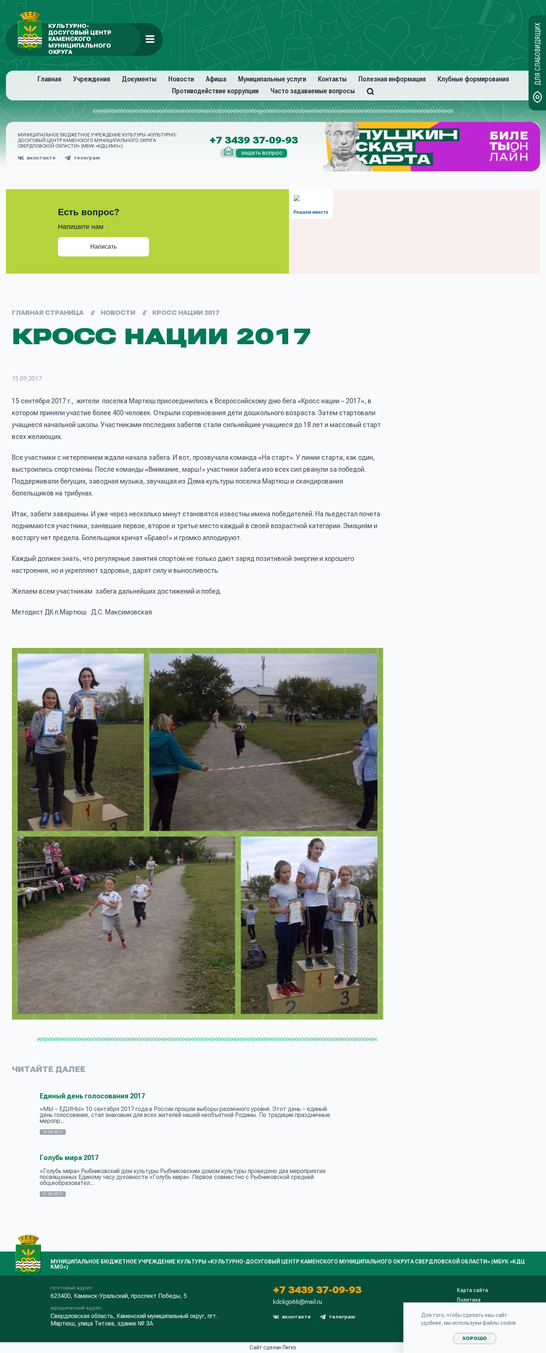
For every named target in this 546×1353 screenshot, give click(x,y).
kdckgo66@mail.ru (297, 1302)
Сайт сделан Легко (273, 1347)
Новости (181, 79)
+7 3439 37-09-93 (253, 140)
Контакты (332, 79)
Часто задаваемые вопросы (312, 91)
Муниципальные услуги (272, 79)
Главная (49, 79)
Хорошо (474, 1338)
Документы (139, 79)
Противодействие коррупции (215, 91)
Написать (103, 246)
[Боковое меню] (150, 39)
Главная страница (48, 312)
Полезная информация (392, 79)
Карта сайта (472, 1290)
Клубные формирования (473, 79)
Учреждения (91, 79)
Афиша (216, 79)
